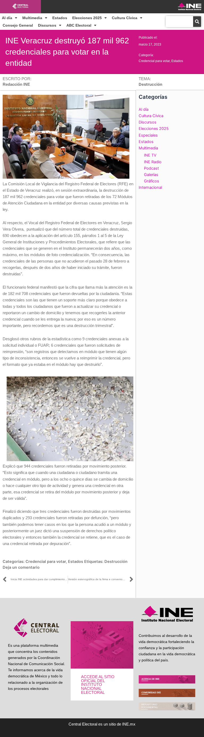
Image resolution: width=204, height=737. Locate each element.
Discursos (47, 25)
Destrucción (116, 561)
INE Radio (153, 161)
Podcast (151, 168)
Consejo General (18, 25)
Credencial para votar (154, 61)
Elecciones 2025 (87, 18)
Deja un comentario (21, 567)
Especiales (148, 135)
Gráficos (151, 181)
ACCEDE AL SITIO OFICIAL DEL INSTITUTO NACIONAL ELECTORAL (97, 684)
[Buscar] (197, 21)
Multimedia (32, 18)
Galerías (151, 174)
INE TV (150, 155)
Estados (59, 18)
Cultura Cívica (124, 18)
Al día (7, 18)
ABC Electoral (78, 25)
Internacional (150, 187)
